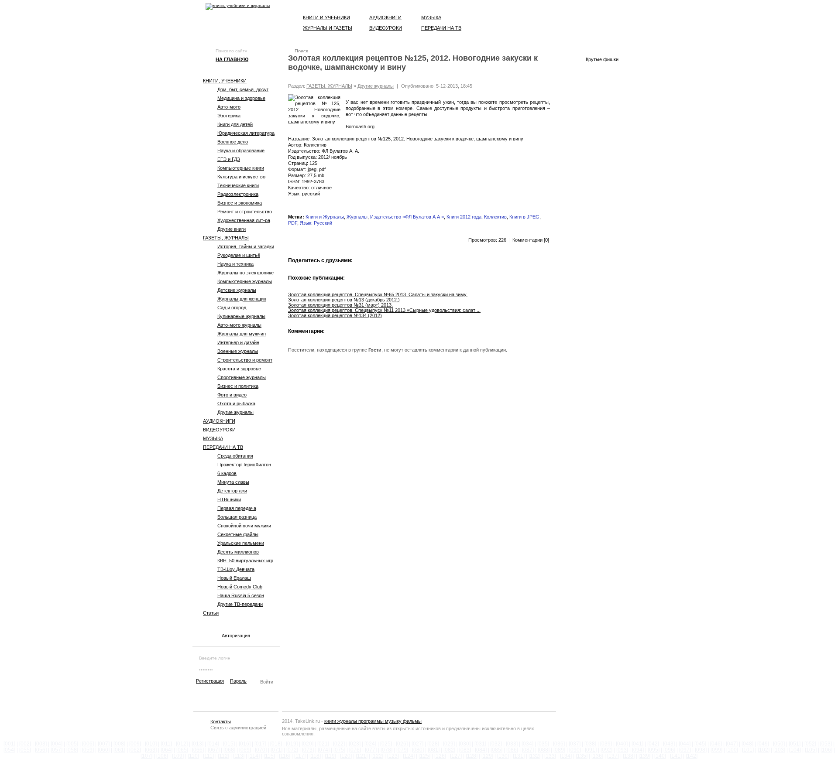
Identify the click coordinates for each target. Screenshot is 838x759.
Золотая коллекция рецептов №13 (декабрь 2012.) (344, 299)
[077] (371, 750)
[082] (449, 750)
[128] (471, 756)
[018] (276, 744)
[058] (72, 750)
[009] (135, 744)
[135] (581, 756)
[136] (597, 756)
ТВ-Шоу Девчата (235, 569)
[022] (339, 744)
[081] (434, 750)
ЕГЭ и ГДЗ (228, 159)
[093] (622, 750)
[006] (88, 744)
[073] (308, 750)
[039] (606, 744)
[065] (182, 750)
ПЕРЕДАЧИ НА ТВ (223, 447)
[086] (512, 750)
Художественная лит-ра (243, 220)
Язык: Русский (316, 223)
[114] (254, 756)
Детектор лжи (232, 490)
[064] (166, 750)
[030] (465, 744)
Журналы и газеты (327, 28)
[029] (449, 744)
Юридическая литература (246, 133)
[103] (779, 750)
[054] (9, 750)
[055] (25, 750)
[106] (826, 750)
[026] (402, 744)
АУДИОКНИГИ (219, 421)
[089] (559, 750)
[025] (386, 744)
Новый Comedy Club (239, 586)
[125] (424, 756)
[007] (104, 744)
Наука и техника (235, 264)
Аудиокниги (385, 17)
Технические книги (238, 185)
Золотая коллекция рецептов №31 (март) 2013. (340, 305)
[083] (465, 750)
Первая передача (236, 508)
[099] (716, 750)
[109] (178, 756)
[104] (795, 750)
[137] (613, 756)
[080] (418, 750)
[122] (377, 756)
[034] (527, 744)
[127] (456, 756)
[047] (732, 744)
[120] (346, 756)
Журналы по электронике (245, 272)
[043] (669, 744)
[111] (208, 756)
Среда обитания (235, 455)
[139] (644, 756)
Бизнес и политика (237, 386)
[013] (197, 744)
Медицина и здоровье (241, 98)
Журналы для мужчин (241, 333)
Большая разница (237, 517)
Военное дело (232, 141)
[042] (653, 744)
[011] (166, 744)
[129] (487, 756)
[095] (653, 750)
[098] (701, 750)
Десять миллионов (238, 551)
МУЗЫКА (213, 438)
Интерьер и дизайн (238, 342)
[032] (496, 744)
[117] (300, 756)
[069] (245, 750)
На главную (232, 59)
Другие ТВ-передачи (240, 604)
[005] (72, 744)
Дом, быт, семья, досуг (242, 89)
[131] (519, 756)
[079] (402, 750)
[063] (151, 750)
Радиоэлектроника (237, 194)
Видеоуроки (385, 28)
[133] (550, 756)
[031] (480, 744)
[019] (292, 744)
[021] (323, 744)
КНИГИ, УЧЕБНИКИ (225, 80)
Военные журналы (237, 351)
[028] (433, 744)
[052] (810, 744)
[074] (324, 750)
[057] (56, 750)
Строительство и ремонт (244, 359)
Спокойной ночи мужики (244, 525)
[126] (440, 756)
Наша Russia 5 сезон (240, 595)
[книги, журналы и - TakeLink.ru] (237, 6)
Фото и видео (232, 394)
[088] (544, 750)
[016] (245, 744)
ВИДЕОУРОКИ (219, 429)
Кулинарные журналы (241, 316)
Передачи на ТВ (441, 28)
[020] (307, 744)
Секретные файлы (237, 534)
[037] (574, 744)
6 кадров (227, 473)
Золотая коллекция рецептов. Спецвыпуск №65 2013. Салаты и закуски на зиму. (377, 294)
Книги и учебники (326, 17)
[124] (409, 756)
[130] (503, 756)
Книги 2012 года (463, 216)
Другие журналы (235, 412)
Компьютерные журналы (244, 281)
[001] (9, 744)
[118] (315, 756)
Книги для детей (235, 124)
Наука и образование (240, 150)
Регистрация (210, 681)
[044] (684, 744)
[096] (669, 750)
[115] (269, 756)
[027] (417, 744)
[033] (512, 744)
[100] (732, 750)
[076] (355, 750)
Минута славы (233, 482)
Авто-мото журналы (239, 325)
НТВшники (229, 499)
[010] (151, 744)
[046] (716, 744)
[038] (590, 744)
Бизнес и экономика (239, 202)
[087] (528, 750)
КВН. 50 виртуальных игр (245, 560)
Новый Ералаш (234, 578)
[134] (566, 756)
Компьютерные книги (240, 168)
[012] (182, 744)
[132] (534, 756)
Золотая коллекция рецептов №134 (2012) (335, 315)
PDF (292, 223)
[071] (276, 750)
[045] (700, 744)
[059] (88, 750)
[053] (826, 744)
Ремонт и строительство (244, 211)
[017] (260, 744)
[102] (763, 750)
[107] (146, 756)
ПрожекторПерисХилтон (244, 464)
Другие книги (231, 229)
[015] (229, 744)
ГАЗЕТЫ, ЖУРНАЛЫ (226, 237)
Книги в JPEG (524, 216)
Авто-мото (228, 106)
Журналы (357, 216)
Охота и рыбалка (236, 403)
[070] (261, 750)
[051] (794, 744)
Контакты (220, 721)
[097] (685, 750)
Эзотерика (228, 115)
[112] (223, 756)
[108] (162, 756)
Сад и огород (231, 307)
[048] (747, 744)
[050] (779, 744)
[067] (214, 750)
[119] (330, 756)
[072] (292, 750)
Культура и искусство (241, 176)
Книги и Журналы (325, 216)
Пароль (238, 681)
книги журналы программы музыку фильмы (373, 721)
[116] (284, 756)
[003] (41, 744)
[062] (135, 750)
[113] (238, 756)
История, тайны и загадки (245, 246)
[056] (41, 750)
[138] (629, 756)
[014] (213, 744)
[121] (361, 756)
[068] (229, 750)
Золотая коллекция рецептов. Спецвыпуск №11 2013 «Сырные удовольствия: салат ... (384, 310)
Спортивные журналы (241, 377)
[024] (370, 744)
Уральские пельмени (240, 543)
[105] (811, 750)
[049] (763, 744)
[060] (104, 750)
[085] (496, 750)
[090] (575, 750)
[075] (339, 750)
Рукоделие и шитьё (238, 255)
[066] (198, 750)
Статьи (211, 612)
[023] (355, 744)
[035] (543, 744)
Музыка (431, 17)
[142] (691, 756)
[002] (25, 744)
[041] (637, 744)
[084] (481, 750)
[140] (660, 756)
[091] (591, 750)
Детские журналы (236, 290)
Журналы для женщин (241, 298)
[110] (193, 756)
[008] (119, 744)
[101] (748, 750)
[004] (56, 744)
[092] (606, 750)
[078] (386, 750)
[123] (393, 756)
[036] (559, 744)
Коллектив (495, 216)
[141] (676, 756)
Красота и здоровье (239, 368)
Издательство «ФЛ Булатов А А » (407, 216)
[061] (119, 750)
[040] (622, 744)
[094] (638, 750)
